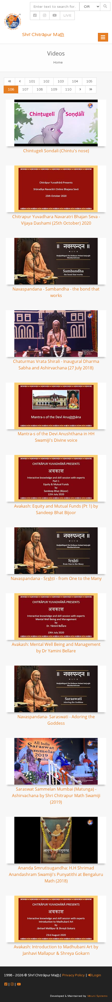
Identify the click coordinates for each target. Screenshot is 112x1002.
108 (39, 89)
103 (61, 81)
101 (32, 81)
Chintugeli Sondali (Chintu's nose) (56, 151)
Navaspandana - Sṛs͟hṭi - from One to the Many (56, 578)
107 (25, 89)
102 (46, 81)
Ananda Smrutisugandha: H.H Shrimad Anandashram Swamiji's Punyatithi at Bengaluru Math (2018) (56, 874)
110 (68, 89)
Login (96, 975)
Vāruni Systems (97, 996)
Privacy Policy (73, 975)
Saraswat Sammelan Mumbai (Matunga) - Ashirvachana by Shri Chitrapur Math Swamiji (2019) (56, 795)
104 (75, 81)
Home (58, 62)
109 (54, 89)
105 (89, 81)
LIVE (67, 15)
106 (11, 89)
